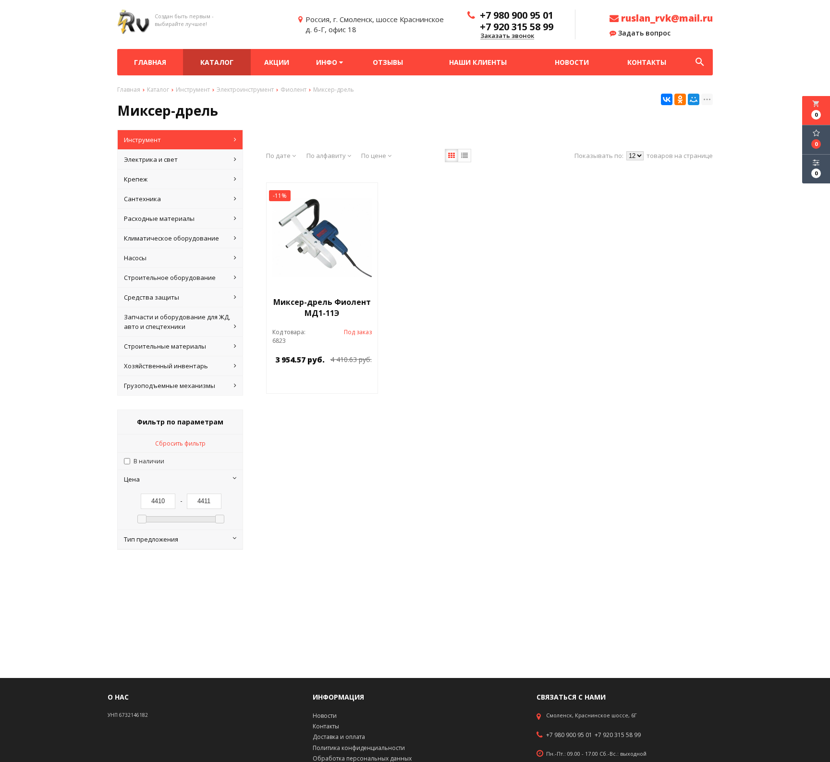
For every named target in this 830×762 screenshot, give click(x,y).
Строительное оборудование (170, 277)
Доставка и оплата (339, 737)
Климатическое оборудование (171, 238)
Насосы (135, 258)
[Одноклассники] (680, 99)
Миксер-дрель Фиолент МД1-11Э (322, 307)
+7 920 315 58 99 (618, 735)
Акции (276, 62)
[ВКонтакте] (666, 99)
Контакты (646, 62)
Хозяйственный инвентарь (166, 366)
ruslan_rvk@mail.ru (666, 18)
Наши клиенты (478, 62)
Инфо (327, 62)
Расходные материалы (159, 218)
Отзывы (388, 62)
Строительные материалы (165, 346)
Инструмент (142, 139)
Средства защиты (151, 297)
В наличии (149, 461)
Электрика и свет (151, 159)
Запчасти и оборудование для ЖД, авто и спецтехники (177, 322)
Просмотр (346, 381)
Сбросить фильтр (180, 443)
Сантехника (142, 198)
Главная (150, 62)
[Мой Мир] (693, 99)
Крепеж (135, 179)
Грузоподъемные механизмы (169, 385)
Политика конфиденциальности (359, 748)
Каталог (216, 62)
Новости (572, 62)
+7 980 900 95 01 (569, 735)
